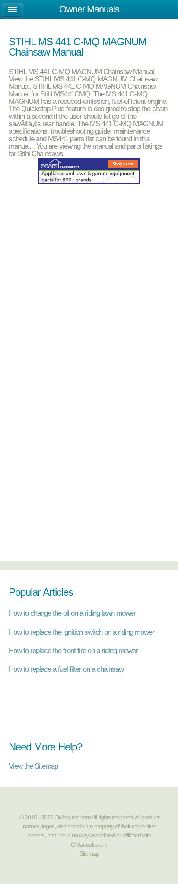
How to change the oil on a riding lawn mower (72, 613)
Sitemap (89, 853)
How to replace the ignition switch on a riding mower (81, 632)
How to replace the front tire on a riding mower (73, 650)
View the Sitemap (33, 766)
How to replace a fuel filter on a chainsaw (66, 669)
